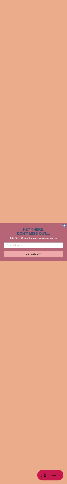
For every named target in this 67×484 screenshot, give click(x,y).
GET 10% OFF (33, 253)
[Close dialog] (64, 225)
